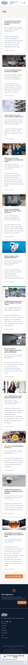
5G (12, 122)
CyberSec (6, 30)
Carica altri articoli (14, 576)
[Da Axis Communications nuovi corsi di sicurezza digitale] (14, 61)
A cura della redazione (11, 27)
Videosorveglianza (8, 31)
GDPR (17, 167)
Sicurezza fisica (13, 30)
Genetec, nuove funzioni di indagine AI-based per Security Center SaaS (12, 210)
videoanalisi (7, 124)
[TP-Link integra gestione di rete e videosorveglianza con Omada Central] (14, 292)
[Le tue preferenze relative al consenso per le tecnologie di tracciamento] (25, 662)
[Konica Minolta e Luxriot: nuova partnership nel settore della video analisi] (14, 524)
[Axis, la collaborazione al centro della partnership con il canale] (14, 387)
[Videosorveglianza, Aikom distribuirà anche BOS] (14, 247)
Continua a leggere (8, 50)
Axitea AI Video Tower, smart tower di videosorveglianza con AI (13, 116)
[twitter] (4, 621)
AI (22, 28)
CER (12, 77)
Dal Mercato (16, 28)
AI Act (5, 167)
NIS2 (10, 78)
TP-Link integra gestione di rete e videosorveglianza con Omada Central (13, 302)
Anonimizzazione (12, 167)
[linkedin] (10, 621)
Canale (6, 403)
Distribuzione (14, 263)
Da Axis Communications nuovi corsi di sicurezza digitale (13, 70)
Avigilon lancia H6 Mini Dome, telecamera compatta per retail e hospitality (13, 491)
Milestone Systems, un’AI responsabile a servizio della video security (13, 159)
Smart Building (12, 218)
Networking (7, 310)
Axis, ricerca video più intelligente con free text (14, 446)
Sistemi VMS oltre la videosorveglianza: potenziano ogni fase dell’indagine (12, 350)
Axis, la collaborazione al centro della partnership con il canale (13, 396)
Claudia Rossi (9, 164)
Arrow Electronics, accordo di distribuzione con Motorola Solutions (12, 22)
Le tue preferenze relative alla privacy (15, 656)
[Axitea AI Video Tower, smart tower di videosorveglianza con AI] (14, 106)
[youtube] (7, 621)
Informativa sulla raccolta (9, 659)
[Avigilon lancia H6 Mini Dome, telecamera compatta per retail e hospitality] (14, 481)
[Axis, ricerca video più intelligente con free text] (14, 437)
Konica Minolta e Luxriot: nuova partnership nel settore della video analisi (14, 534)
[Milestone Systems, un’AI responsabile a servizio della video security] (14, 149)
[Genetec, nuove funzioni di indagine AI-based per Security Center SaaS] (14, 200)
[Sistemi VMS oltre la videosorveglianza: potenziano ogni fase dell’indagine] (14, 339)
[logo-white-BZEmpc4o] (4, 614)
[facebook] (2, 621)
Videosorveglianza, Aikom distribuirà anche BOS (11, 256)
